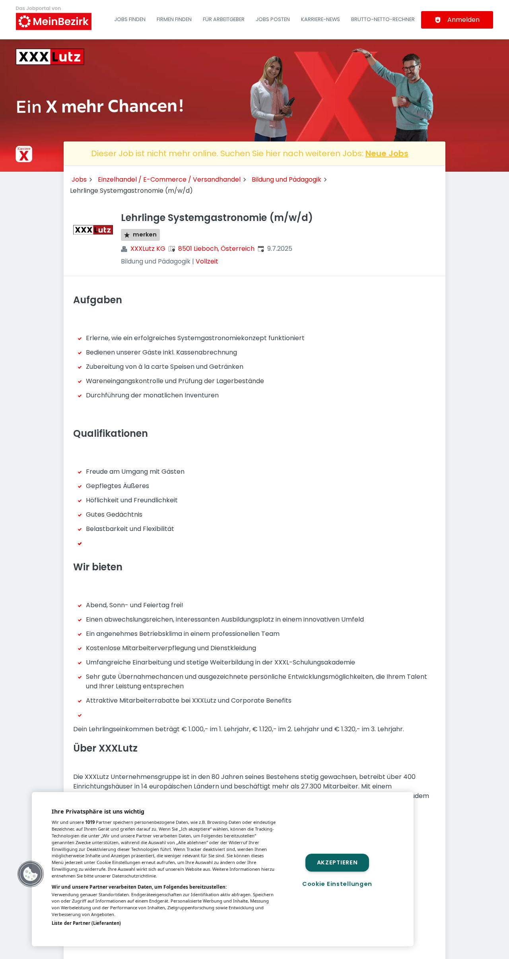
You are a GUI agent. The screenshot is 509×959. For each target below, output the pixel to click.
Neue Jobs (386, 153)
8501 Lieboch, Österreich (216, 248)
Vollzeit (207, 261)
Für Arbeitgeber (224, 19)
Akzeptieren (337, 862)
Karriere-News (320, 19)
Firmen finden (174, 19)
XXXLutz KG (147, 248)
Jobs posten (273, 19)
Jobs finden (130, 19)
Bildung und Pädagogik (286, 179)
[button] (30, 874)
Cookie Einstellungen (337, 884)
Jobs (79, 179)
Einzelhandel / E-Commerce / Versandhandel (169, 179)
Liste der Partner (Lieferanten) (86, 923)
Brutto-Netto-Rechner (383, 19)
